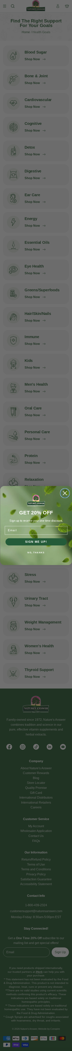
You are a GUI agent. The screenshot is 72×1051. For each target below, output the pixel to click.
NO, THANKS (36, 552)
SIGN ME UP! (36, 541)
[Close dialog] (64, 493)
